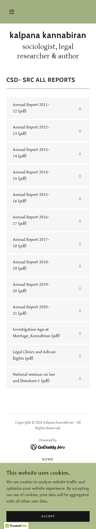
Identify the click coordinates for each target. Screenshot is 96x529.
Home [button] (48, 459)
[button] (11, 11)
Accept (48, 516)
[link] (48, 35)
